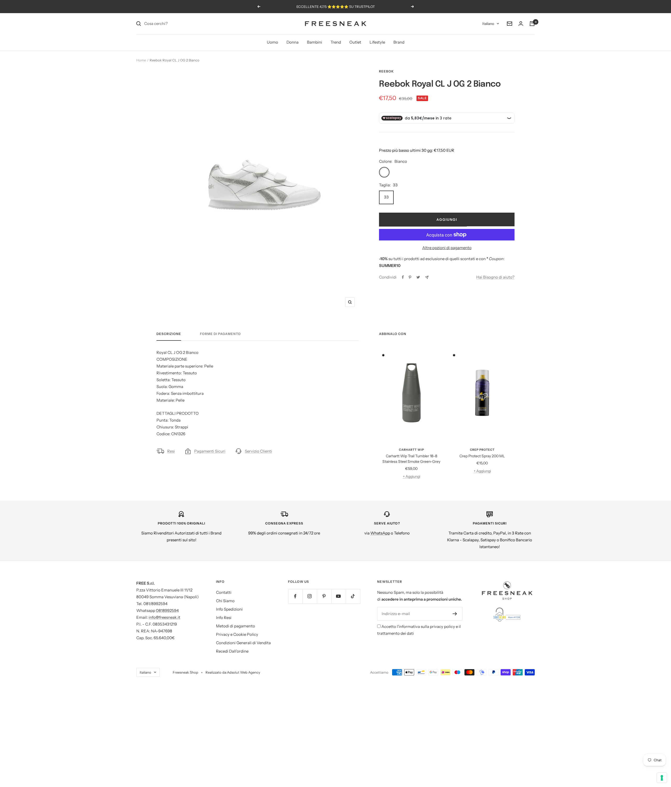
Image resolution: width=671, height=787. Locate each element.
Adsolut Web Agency (243, 672)
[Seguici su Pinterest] (324, 596)
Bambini (314, 42)
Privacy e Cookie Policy (237, 634)
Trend (336, 42)
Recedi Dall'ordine (232, 651)
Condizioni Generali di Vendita (243, 642)
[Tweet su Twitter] (418, 277)
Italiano (488, 23)
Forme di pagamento (220, 334)
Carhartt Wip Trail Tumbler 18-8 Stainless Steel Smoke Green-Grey (411, 459)
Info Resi (223, 617)
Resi (171, 451)
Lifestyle (377, 42)
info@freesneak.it (164, 617)
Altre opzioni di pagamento (447, 247)
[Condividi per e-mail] (427, 277)
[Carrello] (532, 23)
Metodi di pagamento (235, 625)
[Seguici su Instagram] (309, 596)
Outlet (355, 42)
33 (386, 197)
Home (141, 60)
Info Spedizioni (229, 609)
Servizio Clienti (258, 451)
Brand (398, 42)
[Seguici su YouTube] (338, 596)
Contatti (223, 592)
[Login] (520, 23)
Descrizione (168, 334)
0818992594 (167, 610)
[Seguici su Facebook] (295, 596)
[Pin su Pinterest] (410, 277)
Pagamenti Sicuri (209, 451)
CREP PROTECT (482, 450)
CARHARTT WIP (411, 450)
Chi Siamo (225, 600)
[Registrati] (455, 614)
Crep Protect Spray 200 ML (482, 456)
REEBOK (386, 71)
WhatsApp (380, 533)
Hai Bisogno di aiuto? (495, 277)
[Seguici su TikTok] (353, 596)
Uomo (272, 42)
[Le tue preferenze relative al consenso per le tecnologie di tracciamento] (662, 778)
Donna (292, 42)
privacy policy (442, 626)
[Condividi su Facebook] (403, 277)
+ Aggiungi (411, 476)
